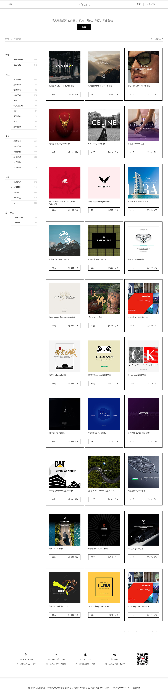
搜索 (84, 27)
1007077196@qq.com (56, 659)
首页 (139, 4)
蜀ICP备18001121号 (120, 687)
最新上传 (159, 38)
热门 (152, 38)
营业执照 (136, 687)
